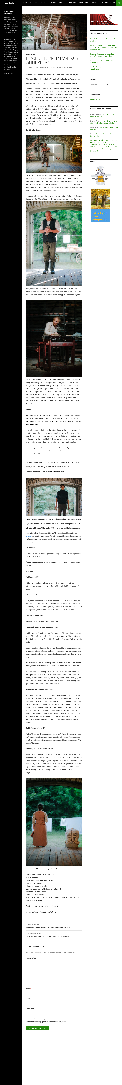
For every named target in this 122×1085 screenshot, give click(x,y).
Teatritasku (9, 3)
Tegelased (72, 3)
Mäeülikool (95, 3)
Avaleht (24, 3)
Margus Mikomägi (48, 67)
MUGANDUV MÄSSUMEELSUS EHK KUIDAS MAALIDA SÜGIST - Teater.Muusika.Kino (103, 142)
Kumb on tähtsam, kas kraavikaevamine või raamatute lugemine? (103, 55)
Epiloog (53, 3)
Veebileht (30, 1009)
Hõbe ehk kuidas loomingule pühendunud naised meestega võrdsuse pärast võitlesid (103, 47)
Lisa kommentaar (65, 67)
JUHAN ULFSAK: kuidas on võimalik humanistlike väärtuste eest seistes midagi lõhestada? (104, 148)
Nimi (28, 988)
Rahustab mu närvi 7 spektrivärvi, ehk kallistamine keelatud (48, 926)
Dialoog (44, 3)
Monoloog (34, 3)
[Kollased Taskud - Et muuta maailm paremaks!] (100, 205)
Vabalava (62, 3)
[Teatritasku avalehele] (104, 19)
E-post (29, 998)
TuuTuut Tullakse (108, 3)
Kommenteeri (32, 958)
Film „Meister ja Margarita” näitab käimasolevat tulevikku (104, 122)
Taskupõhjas (83, 3)
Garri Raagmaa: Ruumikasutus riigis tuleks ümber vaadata (47, 934)
